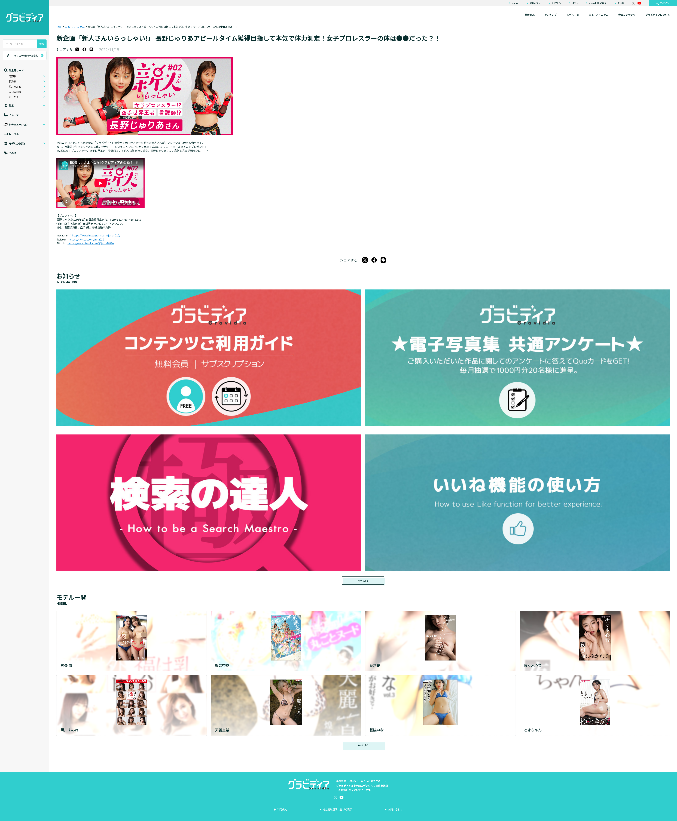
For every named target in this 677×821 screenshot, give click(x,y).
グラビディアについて (657, 14)
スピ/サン (556, 3)
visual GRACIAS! (597, 3)
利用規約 (282, 809)
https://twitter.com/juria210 (86, 239)
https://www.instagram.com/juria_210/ (96, 235)
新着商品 (530, 14)
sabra (515, 3)
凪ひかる (14, 96)
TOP (59, 26)
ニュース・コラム (598, 14)
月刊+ (575, 3)
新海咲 (12, 81)
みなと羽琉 (15, 91)
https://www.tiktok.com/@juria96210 (91, 243)
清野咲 (12, 76)
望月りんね (15, 86)
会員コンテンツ (627, 14)
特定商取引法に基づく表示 (337, 809)
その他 (621, 3)
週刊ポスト (535, 3)
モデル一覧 (573, 14)
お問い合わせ (395, 809)
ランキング (550, 14)
